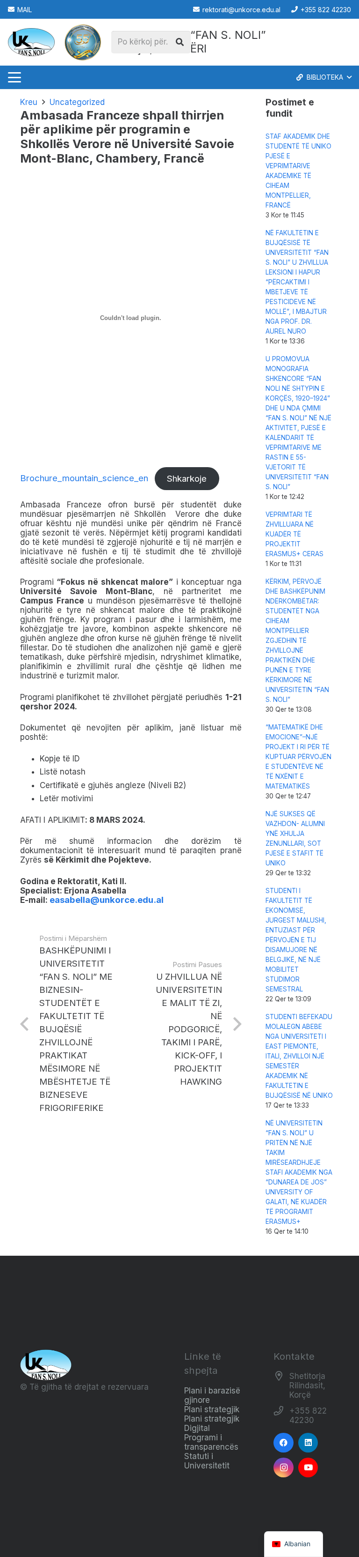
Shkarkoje (187, 478)
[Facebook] (283, 1443)
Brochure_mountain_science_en (84, 478)
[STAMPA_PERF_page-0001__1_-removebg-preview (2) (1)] (82, 42)
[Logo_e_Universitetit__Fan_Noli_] (31, 42)
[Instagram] (283, 1468)
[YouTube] (308, 1468)
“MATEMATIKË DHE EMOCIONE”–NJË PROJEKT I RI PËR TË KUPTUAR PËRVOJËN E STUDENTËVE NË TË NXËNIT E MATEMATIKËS (298, 756)
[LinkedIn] (308, 1443)
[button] (14, 77)
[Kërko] (179, 42)
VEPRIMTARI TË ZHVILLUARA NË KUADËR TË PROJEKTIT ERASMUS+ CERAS (294, 534)
